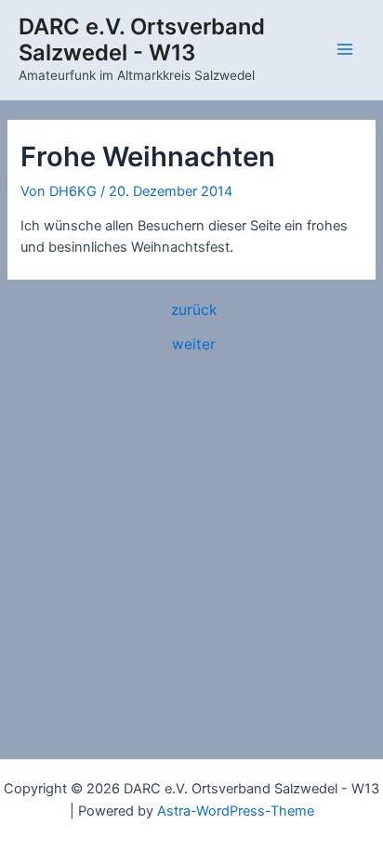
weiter (194, 344)
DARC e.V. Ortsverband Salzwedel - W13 (142, 39)
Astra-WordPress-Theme (235, 811)
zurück (194, 310)
